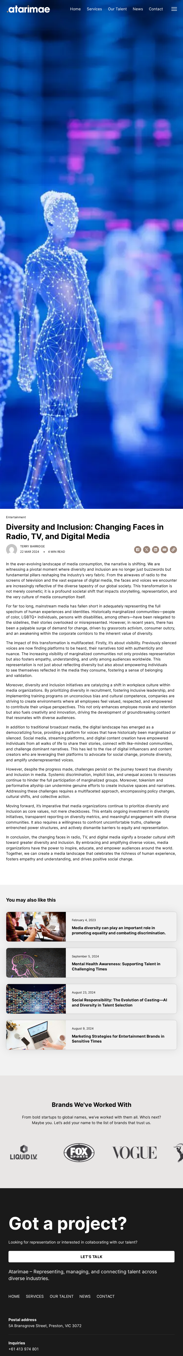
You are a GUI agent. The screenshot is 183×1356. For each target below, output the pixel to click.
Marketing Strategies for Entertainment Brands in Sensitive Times (118, 1038)
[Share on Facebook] (137, 549)
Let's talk (92, 1257)
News (138, 9)
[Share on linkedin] (155, 549)
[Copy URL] (173, 549)
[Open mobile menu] (174, 9)
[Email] (164, 549)
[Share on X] (146, 549)
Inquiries (16, 1343)
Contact (156, 9)
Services (94, 9)
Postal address (22, 1319)
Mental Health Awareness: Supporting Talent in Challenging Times (116, 966)
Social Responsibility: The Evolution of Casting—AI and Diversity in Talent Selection (119, 1002)
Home (75, 9)
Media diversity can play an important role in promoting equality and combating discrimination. (119, 930)
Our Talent (117, 9)
